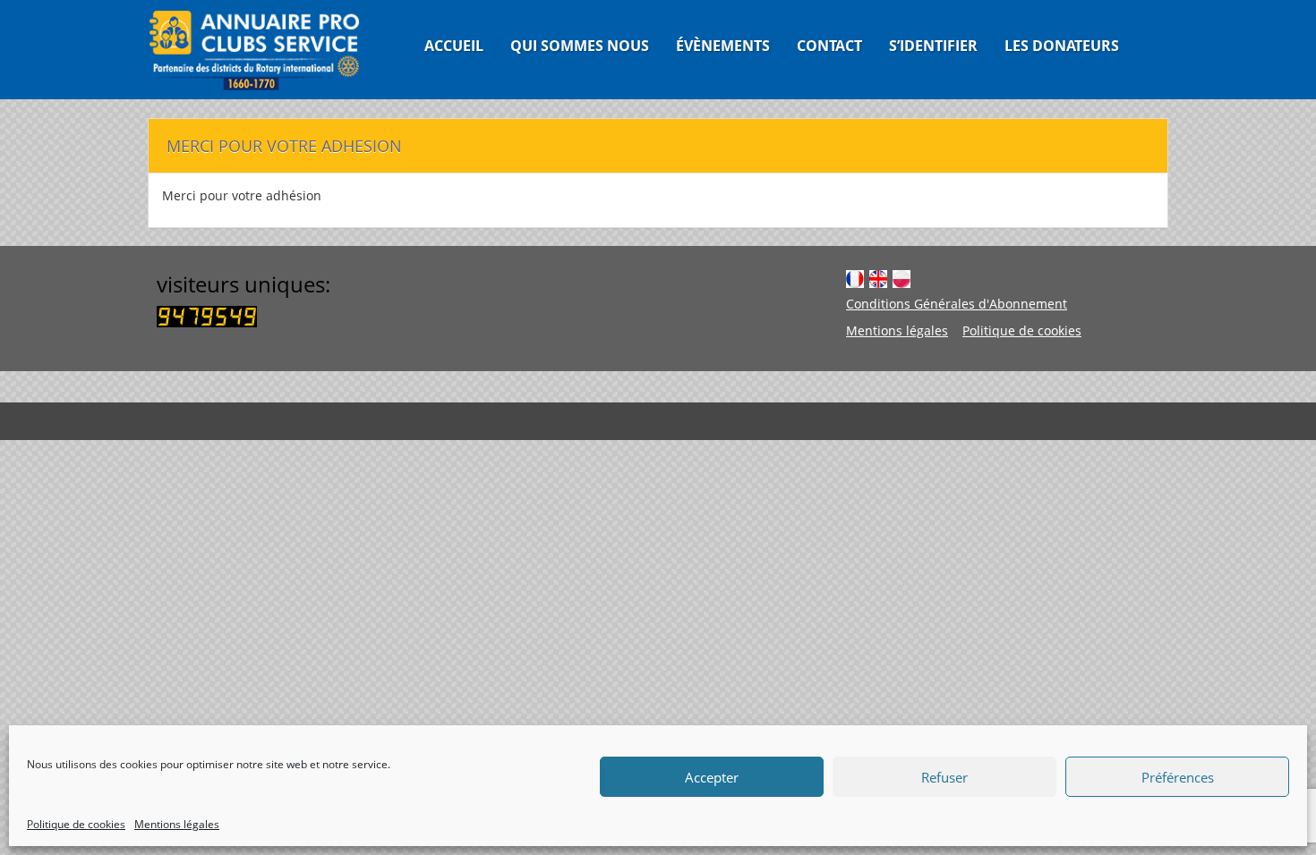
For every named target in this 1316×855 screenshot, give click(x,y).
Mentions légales (176, 824)
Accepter (712, 777)
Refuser (944, 777)
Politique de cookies (76, 824)
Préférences (1177, 777)
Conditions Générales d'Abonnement (956, 303)
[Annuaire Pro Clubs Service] (265, 49)
